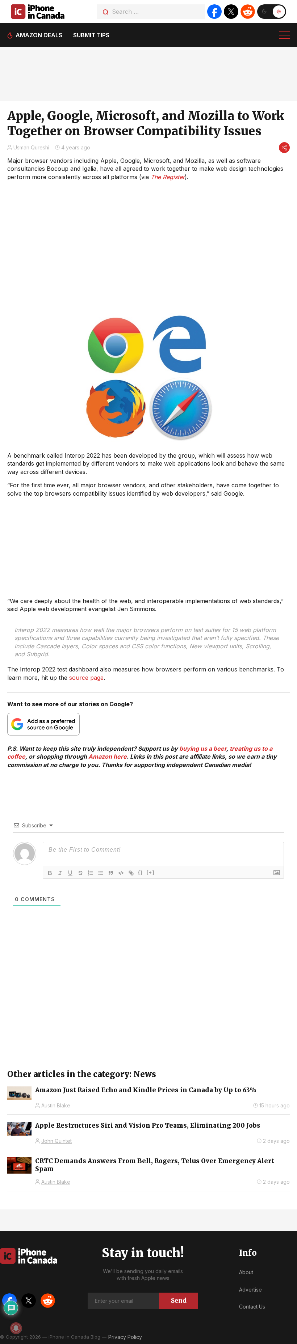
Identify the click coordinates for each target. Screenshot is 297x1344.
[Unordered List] (101, 873)
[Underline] (70, 873)
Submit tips (91, 35)
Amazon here (107, 756)
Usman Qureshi (31, 147)
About (246, 1272)
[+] (151, 872)
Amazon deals (39, 35)
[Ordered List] (90, 873)
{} (140, 872)
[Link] (131, 873)
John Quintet (56, 1141)
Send (179, 1301)
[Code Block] (121, 873)
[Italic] (60, 873)
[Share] (284, 147)
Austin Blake (55, 1105)
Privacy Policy (125, 1337)
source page (86, 677)
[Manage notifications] (16, 1328)
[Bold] (50, 873)
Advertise (250, 1289)
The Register (168, 177)
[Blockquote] (111, 873)
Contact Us (252, 1306)
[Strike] (80, 873)
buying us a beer (202, 748)
